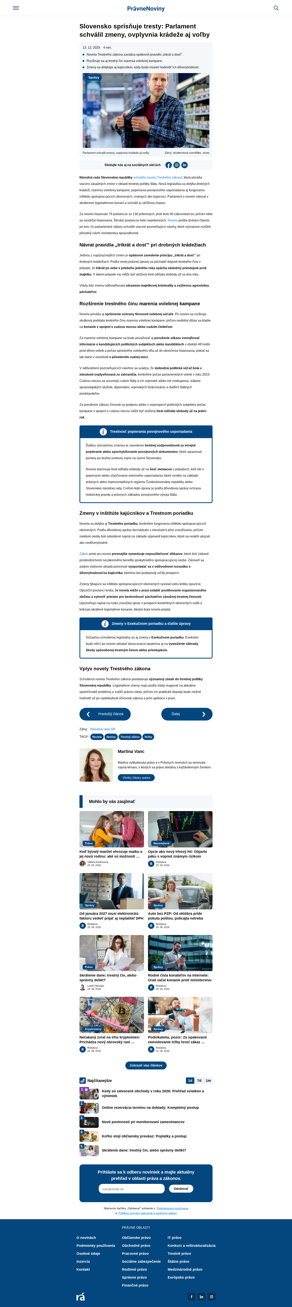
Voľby (148, 736)
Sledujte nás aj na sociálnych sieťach (132, 165)
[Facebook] (168, 165)
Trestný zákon (130, 736)
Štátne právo (178, 1262)
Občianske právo (136, 1238)
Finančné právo (135, 1285)
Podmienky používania (95, 1246)
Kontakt (83, 1269)
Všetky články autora (136, 777)
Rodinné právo (134, 1269)
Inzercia (83, 1262)
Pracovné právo (135, 1254)
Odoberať (181, 1188)
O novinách (86, 1238)
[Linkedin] (184, 165)
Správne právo (134, 1277)
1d (190, 1081)
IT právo (175, 1238)
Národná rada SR (102, 729)
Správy (93, 77)
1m (208, 1081)
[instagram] (176, 165)
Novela (173, 220)
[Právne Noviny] (146, 8)
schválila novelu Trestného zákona (157, 177)
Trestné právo (179, 1254)
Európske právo (181, 1277)
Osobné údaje (88, 1254)
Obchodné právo (136, 1246)
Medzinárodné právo (185, 1269)
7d (199, 1081)
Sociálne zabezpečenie (141, 1262)
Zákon (83, 553)
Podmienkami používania (172, 1208)
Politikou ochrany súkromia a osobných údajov (148, 1213)
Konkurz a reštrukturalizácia (192, 1246)
